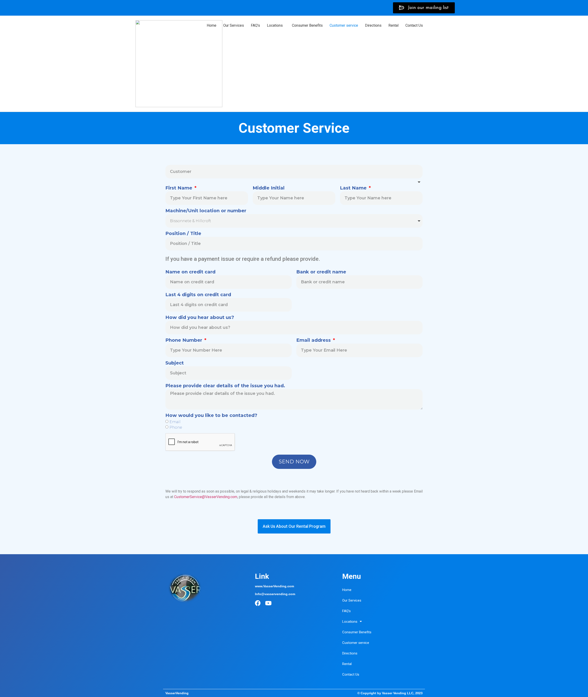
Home (211, 25)
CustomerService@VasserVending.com (205, 497)
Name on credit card (190, 272)
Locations (275, 25)
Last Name (354, 188)
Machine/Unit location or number (205, 210)
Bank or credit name (321, 272)
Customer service (344, 25)
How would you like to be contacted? (211, 415)
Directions (373, 25)
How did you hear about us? (199, 317)
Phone (176, 427)
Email (175, 422)
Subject (174, 363)
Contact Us (414, 25)
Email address (314, 340)
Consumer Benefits (307, 25)
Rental (393, 25)
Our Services (233, 25)
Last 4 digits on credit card (198, 294)
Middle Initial (269, 188)
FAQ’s (255, 25)
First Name (179, 188)
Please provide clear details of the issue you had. (225, 385)
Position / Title (183, 233)
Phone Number (184, 340)
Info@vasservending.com (275, 594)
